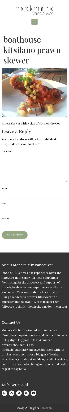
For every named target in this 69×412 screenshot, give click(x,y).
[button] (34, 22)
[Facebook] (11, 393)
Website (5, 218)
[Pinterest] (26, 393)
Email (5, 203)
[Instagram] (4, 393)
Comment (7, 151)
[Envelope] (33, 393)
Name (5, 188)
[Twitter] (19, 393)
